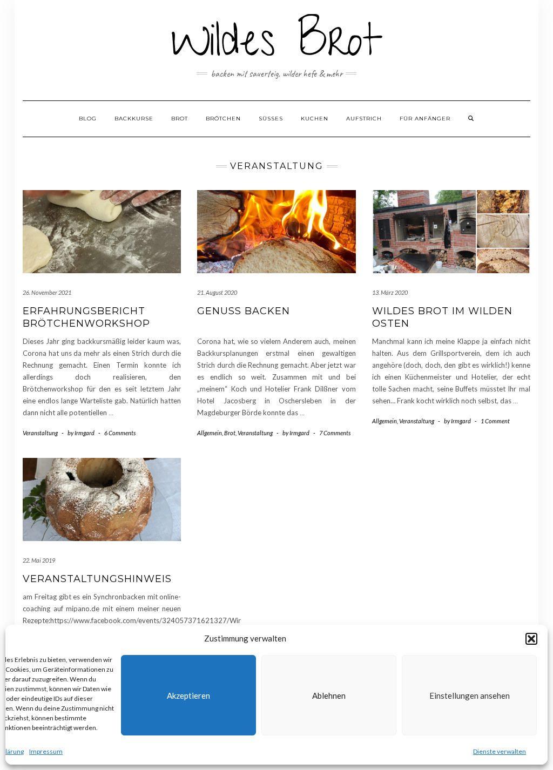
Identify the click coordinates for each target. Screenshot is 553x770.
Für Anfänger (425, 118)
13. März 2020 (390, 292)
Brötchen (223, 118)
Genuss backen (243, 311)
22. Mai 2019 (39, 560)
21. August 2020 (217, 292)
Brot (179, 118)
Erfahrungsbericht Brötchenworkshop (86, 317)
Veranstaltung (40, 432)
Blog (88, 118)
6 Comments (120, 432)
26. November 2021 (47, 292)
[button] (531, 638)
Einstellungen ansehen (469, 695)
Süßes (271, 118)
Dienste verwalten (499, 751)
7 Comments (334, 432)
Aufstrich (364, 118)
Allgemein (209, 432)
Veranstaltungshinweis (97, 579)
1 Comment (495, 420)
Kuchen (314, 118)
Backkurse (133, 118)
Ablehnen (329, 695)
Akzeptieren (188, 695)
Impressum (46, 751)
